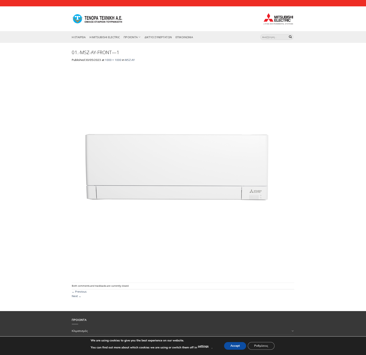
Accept (235, 346)
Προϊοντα (131, 37)
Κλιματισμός (80, 331)
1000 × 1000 (113, 60)
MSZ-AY (130, 60)
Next (76, 296)
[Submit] (290, 37)
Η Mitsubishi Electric (105, 37)
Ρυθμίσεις (261, 346)
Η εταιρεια (79, 37)
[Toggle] (292, 331)
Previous (79, 291)
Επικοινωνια (184, 37)
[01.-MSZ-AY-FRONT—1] (178, 172)
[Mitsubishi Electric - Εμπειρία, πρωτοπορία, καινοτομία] (102, 18)
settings (203, 346)
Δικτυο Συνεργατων (158, 37)
